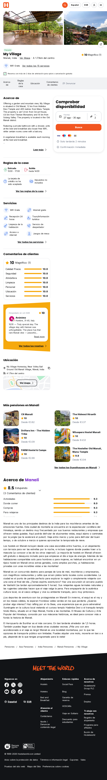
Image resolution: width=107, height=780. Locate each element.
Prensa (87, 694)
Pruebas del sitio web (14, 766)
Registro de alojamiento (89, 719)
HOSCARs (66, 706)
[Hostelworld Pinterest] (13, 691)
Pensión (7, 50)
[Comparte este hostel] (101, 44)
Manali (6, 58)
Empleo (87, 701)
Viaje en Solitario (70, 713)
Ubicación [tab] (35, 83)
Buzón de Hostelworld (89, 733)
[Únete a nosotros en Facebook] (6, 685)
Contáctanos (46, 716)
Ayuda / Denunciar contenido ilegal (48, 724)
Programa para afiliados (91, 726)
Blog (64, 691)
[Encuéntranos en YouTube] (6, 691)
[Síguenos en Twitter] (13, 685)
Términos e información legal (54, 760)
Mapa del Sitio (34, 766)
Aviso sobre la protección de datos (21, 760)
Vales (83, 760)
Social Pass (67, 684)
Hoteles (44, 691)
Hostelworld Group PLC (89, 687)
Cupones (74, 760)
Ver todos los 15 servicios (35, 65)
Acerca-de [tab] (7, 83)
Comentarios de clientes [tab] (52, 83)
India (14, 58)
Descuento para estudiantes (69, 720)
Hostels (43, 684)
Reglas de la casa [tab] (21, 83)
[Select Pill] (65, 5)
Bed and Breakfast (44, 698)
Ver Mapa (25, 58)
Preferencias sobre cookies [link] (56, 766)
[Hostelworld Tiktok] (20, 691)
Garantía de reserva (67, 698)
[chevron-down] (40, 490)
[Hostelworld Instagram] (20, 685)
